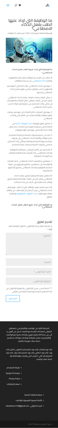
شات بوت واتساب (45, 349)
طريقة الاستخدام (13, 367)
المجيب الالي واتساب (29, 356)
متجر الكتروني (20, 349)
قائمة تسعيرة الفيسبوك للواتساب (29, 400)
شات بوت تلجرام (32, 349)
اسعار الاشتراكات (13, 384)
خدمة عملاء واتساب (44, 359)
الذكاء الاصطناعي (39, 81)
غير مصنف (20, 33)
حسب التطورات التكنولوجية (27, 193)
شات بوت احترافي (41, 352)
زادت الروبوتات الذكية (23, 123)
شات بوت (17, 352)
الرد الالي (41, 356)
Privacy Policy (14, 378)
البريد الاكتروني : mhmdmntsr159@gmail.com (24, 406)
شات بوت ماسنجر (27, 352)
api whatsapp (15, 356)
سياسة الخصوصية (13, 373)
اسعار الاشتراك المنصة (33, 395)
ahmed (42, 33)
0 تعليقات (11, 33)
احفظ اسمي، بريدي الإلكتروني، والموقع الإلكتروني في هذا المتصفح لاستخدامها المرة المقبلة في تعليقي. (29, 290)
